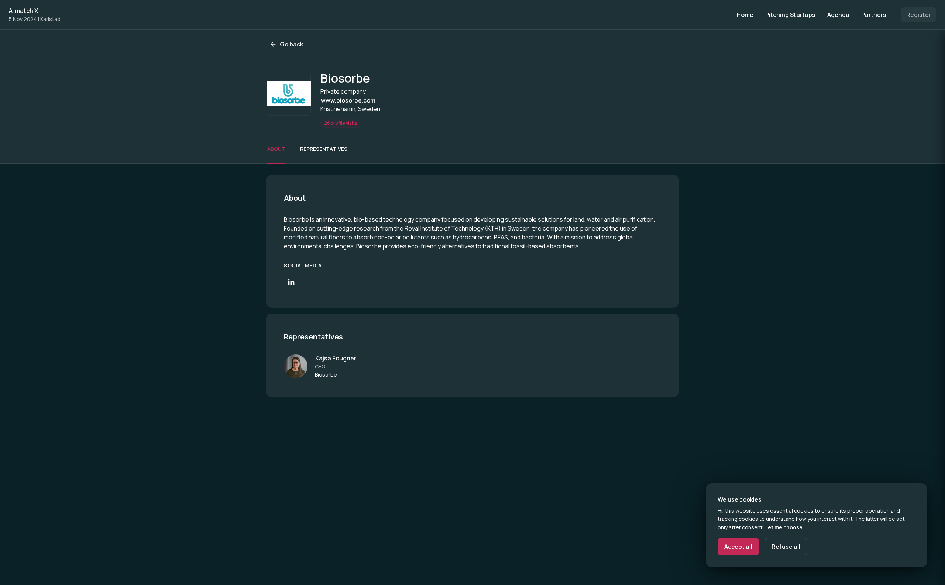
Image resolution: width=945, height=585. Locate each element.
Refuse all (786, 547)
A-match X (23, 11)
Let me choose (784, 527)
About (276, 148)
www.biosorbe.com (348, 100)
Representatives (323, 148)
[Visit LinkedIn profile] (291, 282)
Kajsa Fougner (335, 358)
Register (918, 15)
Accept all (738, 547)
